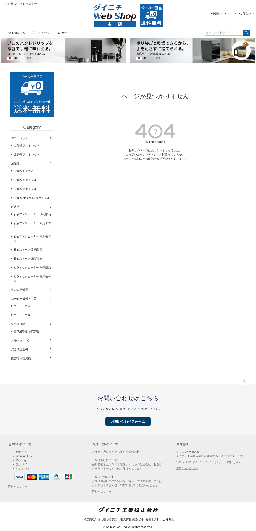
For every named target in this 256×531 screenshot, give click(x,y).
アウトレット (19, 138)
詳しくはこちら (18, 486)
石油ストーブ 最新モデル (29, 258)
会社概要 (168, 519)
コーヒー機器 (22, 306)
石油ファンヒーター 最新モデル (32, 238)
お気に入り (19, 32)
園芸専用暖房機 (21, 358)
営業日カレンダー (187, 468)
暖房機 (15, 206)
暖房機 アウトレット (27, 154)
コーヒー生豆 (22, 315)
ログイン (231, 13)
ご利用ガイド (247, 13)
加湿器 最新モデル (25, 188)
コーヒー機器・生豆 (23, 298)
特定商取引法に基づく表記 (100, 519)
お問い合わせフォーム (128, 421)
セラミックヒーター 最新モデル (32, 278)
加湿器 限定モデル (25, 179)
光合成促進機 (19, 349)
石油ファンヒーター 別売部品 (32, 214)
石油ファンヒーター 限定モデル (32, 225)
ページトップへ (244, 381)
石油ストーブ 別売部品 (28, 249)
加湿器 (15, 163)
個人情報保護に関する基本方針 (140, 519)
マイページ (43, 32)
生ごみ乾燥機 (19, 289)
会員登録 (217, 13)
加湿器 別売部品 (24, 170)
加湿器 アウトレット (27, 145)
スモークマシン (21, 340)
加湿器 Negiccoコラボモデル (32, 197)
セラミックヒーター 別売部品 (32, 267)
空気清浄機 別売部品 (27, 331)
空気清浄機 (18, 324)
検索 (246, 33)
